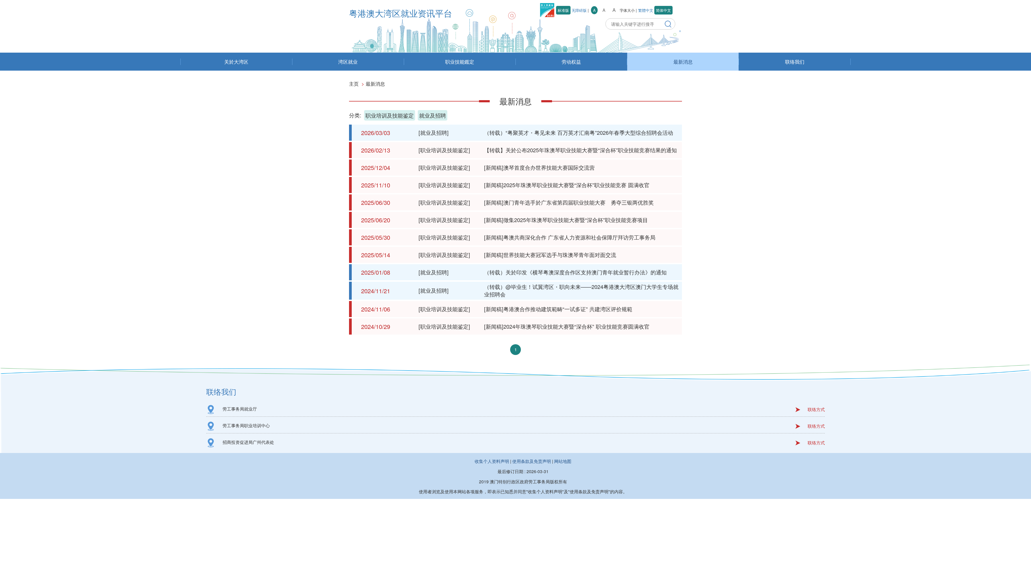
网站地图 (562, 461)
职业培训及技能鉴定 (389, 115)
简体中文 (663, 10)
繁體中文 (645, 10)
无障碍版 (579, 10)
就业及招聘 (432, 115)
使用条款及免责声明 (531, 461)
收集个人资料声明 (492, 461)
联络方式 (816, 409)
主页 (354, 83)
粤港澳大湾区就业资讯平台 (400, 13)
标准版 (563, 10)
